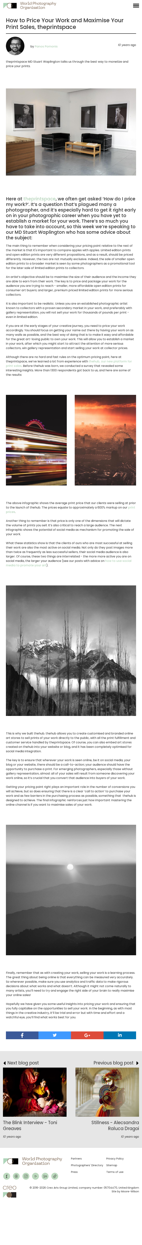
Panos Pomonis (46, 46)
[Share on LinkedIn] (120, 1035)
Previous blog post (113, 1063)
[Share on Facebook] (22, 1035)
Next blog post (23, 1063)
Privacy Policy (115, 1158)
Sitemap (111, 1165)
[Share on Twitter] (54, 1035)
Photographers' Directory (87, 1165)
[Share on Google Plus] (87, 1035)
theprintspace (39, 199)
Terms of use (115, 1172)
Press (74, 1172)
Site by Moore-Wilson (125, 1191)
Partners (76, 1158)
